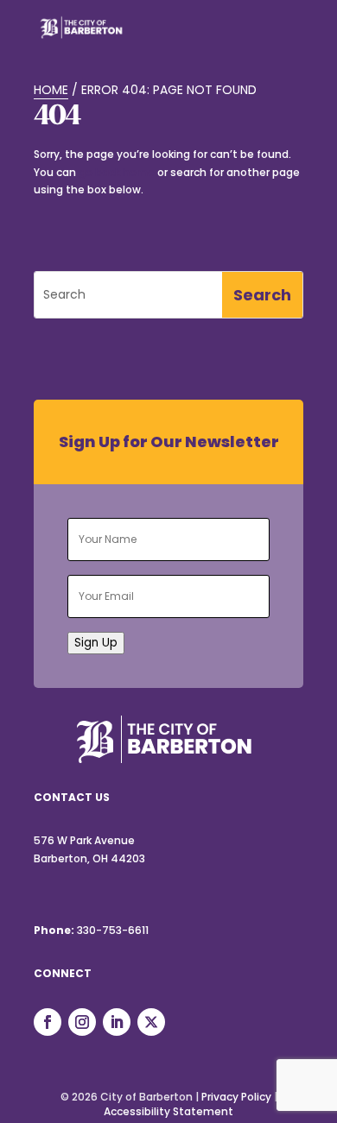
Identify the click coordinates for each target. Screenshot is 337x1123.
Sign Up (96, 642)
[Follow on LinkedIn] (116, 1022)
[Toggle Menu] (281, 38)
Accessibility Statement (168, 1111)
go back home (117, 172)
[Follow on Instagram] (82, 1022)
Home (51, 89)
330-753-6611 (113, 930)
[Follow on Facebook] (47, 1022)
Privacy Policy (236, 1096)
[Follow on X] (151, 1022)
